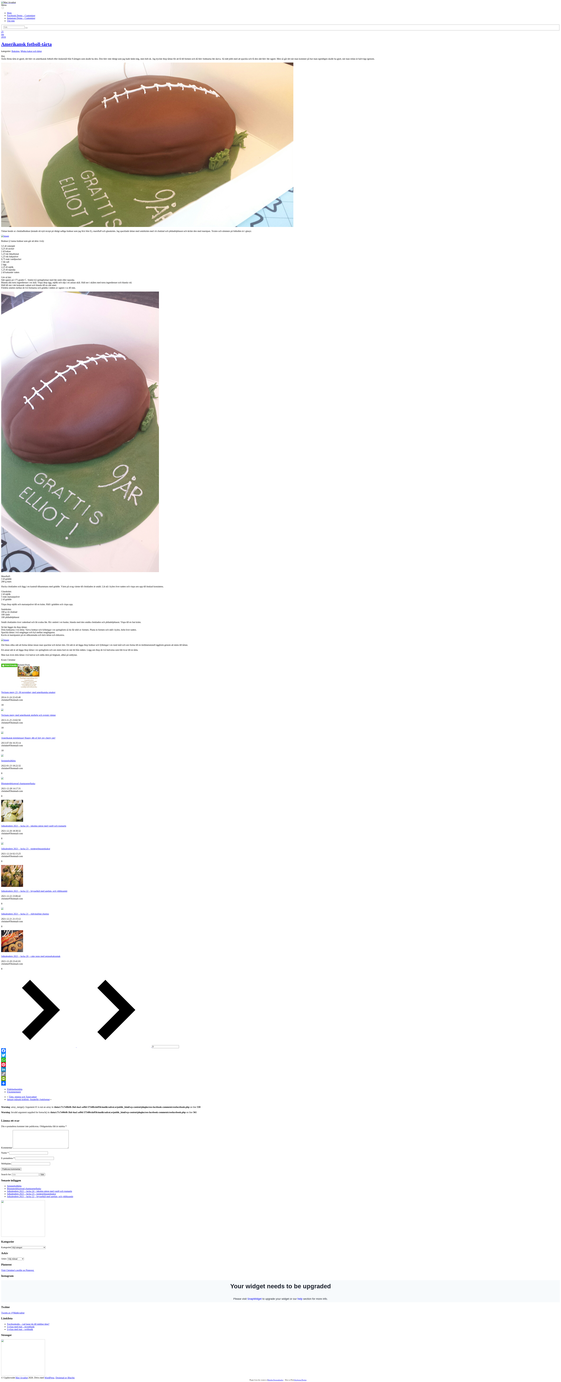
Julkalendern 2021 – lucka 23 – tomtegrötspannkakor (25, 848)
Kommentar (6, 1147)
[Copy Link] (280, 1074)
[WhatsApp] (280, 1060)
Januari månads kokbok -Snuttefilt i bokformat (28, 1099)
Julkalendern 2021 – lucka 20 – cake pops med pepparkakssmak (30, 956)
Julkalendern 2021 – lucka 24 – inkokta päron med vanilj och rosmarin (33, 826)
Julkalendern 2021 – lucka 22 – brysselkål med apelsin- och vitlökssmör (34, 891)
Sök (42, 1174)
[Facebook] (280, 1050)
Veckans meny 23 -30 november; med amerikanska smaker (28, 692)
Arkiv (4, 1258)
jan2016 (3, 35)
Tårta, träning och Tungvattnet (23, 1097)
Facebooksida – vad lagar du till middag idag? (28, 1324)
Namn (5, 1153)
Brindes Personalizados (275, 1380)
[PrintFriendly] (280, 1078)
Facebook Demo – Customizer (21, 15)
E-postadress (8, 1158)
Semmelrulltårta (8, 760)
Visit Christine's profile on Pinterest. (17, 1270)
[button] (3, 8)
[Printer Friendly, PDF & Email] (9, 665)
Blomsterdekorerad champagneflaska (18, 783)
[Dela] (280, 1083)
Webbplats (6, 1163)
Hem (9, 13)
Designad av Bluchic (65, 1377)
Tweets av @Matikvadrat (12, 1313)
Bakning (15, 51)
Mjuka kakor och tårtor (31, 51)
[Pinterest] (280, 1064)
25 (2, 32)
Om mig (11, 21)
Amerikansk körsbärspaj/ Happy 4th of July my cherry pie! (28, 738)
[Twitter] (280, 1055)
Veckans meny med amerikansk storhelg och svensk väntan (28, 715)
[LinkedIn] (280, 1069)
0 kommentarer (14, 1092)
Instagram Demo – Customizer (21, 18)
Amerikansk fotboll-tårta (26, 44)
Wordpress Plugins (300, 1380)
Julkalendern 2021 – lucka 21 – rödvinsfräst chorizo (25, 914)
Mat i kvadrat (21, 1377)
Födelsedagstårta (14, 1089)
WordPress (49, 1377)
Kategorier (6, 1247)
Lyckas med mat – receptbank (20, 1326)
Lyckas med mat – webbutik (20, 1329)
